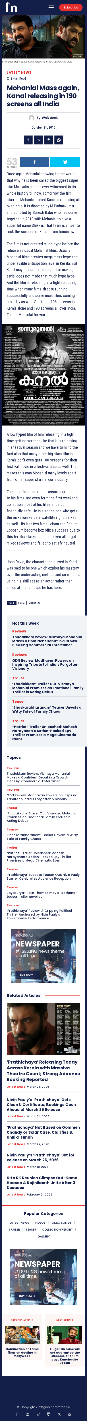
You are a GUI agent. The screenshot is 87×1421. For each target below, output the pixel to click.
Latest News (19, 72)
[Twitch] (49, 1414)
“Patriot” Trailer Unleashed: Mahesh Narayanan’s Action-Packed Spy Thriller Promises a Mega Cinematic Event (44, 732)
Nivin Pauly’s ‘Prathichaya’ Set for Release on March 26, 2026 (41, 1157)
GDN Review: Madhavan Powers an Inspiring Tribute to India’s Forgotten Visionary (45, 664)
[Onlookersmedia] (11, 7)
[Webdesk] (33, 118)
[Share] (34, 162)
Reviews (19, 631)
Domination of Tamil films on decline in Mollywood (22, 1352)
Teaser (18, 701)
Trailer (18, 678)
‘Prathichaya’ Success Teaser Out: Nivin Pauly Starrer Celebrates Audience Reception (43, 876)
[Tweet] (65, 162)
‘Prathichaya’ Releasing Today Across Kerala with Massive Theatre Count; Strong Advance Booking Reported (43, 1071)
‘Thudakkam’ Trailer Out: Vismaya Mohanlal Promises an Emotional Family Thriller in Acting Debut (47, 688)
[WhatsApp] (58, 140)
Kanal (21, 603)
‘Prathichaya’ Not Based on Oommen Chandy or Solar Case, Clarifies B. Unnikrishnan (43, 1132)
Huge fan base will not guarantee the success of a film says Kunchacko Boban (65, 1356)
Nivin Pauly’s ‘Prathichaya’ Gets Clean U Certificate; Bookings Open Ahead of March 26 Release (41, 1104)
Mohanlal (34, 603)
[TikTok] (38, 1414)
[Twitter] (38, 140)
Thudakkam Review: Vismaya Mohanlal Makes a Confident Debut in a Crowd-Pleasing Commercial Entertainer (47, 641)
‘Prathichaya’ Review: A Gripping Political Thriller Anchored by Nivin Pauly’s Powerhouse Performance (39, 914)
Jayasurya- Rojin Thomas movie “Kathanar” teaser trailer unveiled (42, 895)
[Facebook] (28, 140)
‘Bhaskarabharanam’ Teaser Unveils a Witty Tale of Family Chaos (46, 709)
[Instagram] (27, 1414)
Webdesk (50, 118)
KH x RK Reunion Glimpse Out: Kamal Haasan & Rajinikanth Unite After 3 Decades (43, 1182)
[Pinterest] (48, 140)
